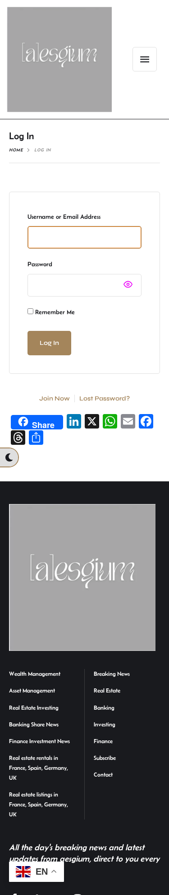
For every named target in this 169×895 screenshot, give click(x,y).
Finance (103, 741)
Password (39, 264)
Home (16, 149)
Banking (104, 707)
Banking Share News (34, 724)
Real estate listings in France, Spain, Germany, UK (38, 804)
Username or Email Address (63, 216)
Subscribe (105, 757)
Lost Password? (104, 398)
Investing (104, 724)
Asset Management (32, 690)
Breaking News (112, 673)
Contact (103, 774)
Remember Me (54, 312)
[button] (144, 59)
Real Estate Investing (34, 707)
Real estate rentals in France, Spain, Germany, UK (38, 767)
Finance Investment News (39, 741)
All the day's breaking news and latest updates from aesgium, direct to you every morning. (84, 858)
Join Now (54, 398)
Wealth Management (34, 673)
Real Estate (107, 690)
